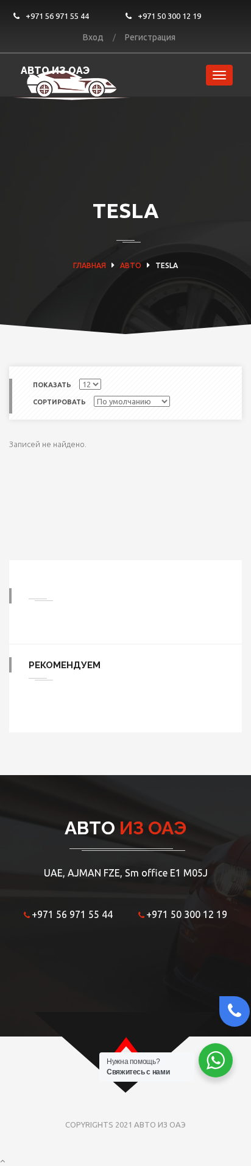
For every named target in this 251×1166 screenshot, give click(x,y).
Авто (130, 265)
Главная (89, 265)
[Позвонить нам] (231, 1011)
